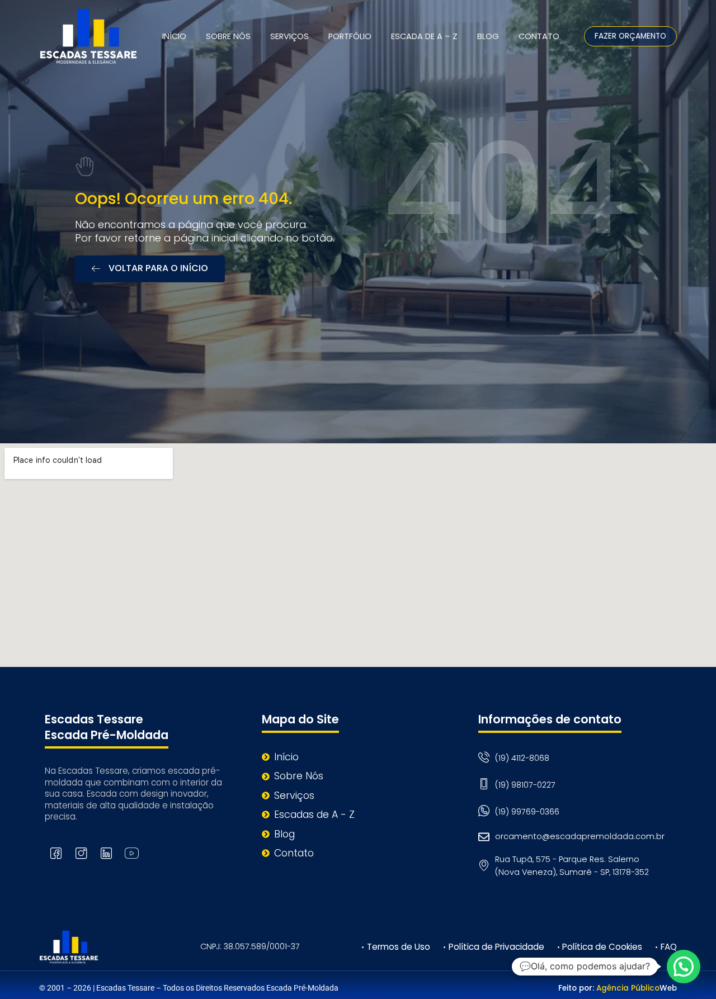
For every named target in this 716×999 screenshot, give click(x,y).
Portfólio (349, 36)
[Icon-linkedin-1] (106, 853)
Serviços (289, 36)
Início (174, 36)
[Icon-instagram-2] (81, 853)
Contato (539, 36)
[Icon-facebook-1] (56, 853)
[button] (683, 966)
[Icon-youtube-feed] (131, 853)
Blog (488, 36)
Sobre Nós (228, 36)
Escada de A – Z (424, 36)
